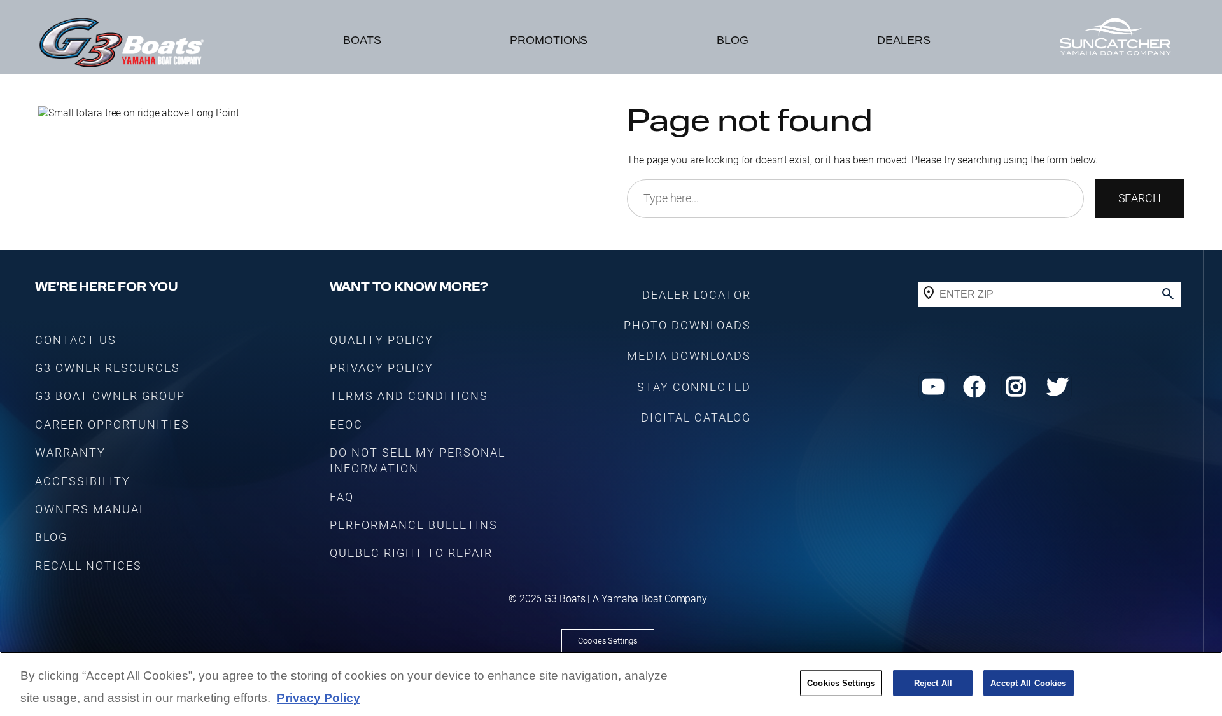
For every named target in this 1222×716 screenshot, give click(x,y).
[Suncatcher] (1115, 40)
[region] (611, 684)
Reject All (933, 682)
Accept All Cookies (1028, 682)
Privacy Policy (318, 698)
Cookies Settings (607, 640)
